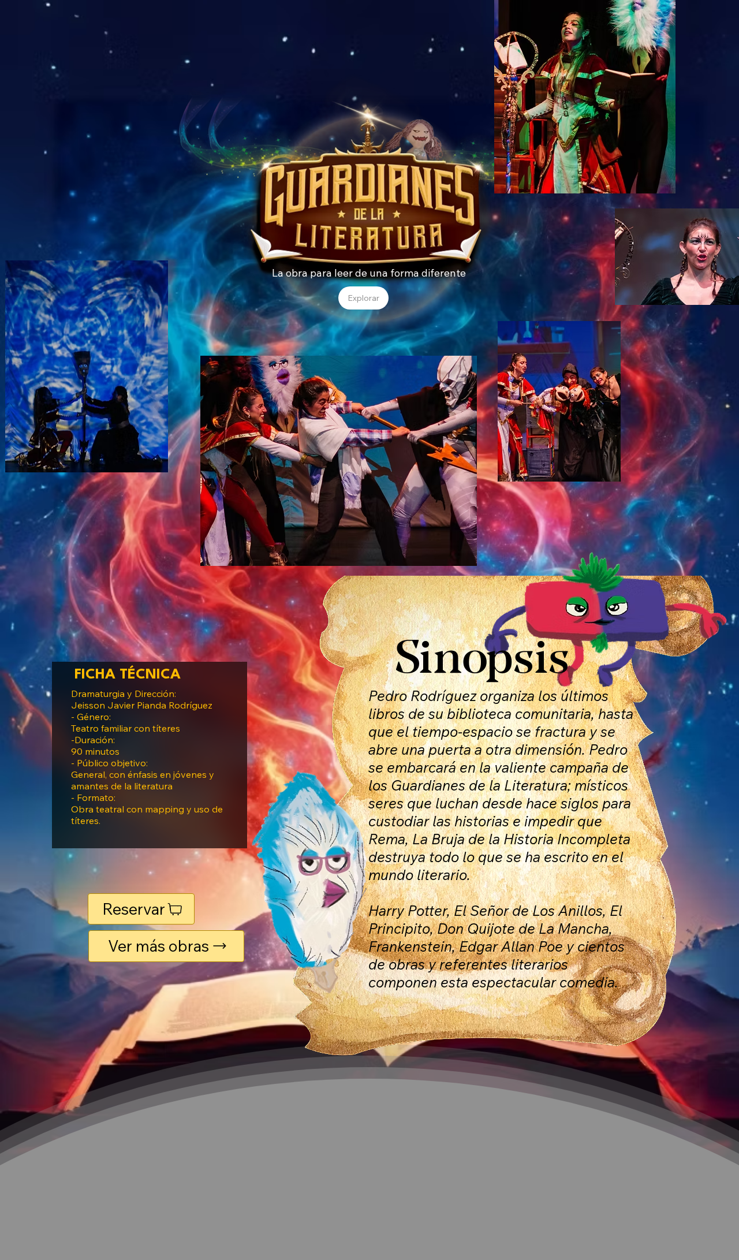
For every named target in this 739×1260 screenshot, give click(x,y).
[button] (363, 298)
